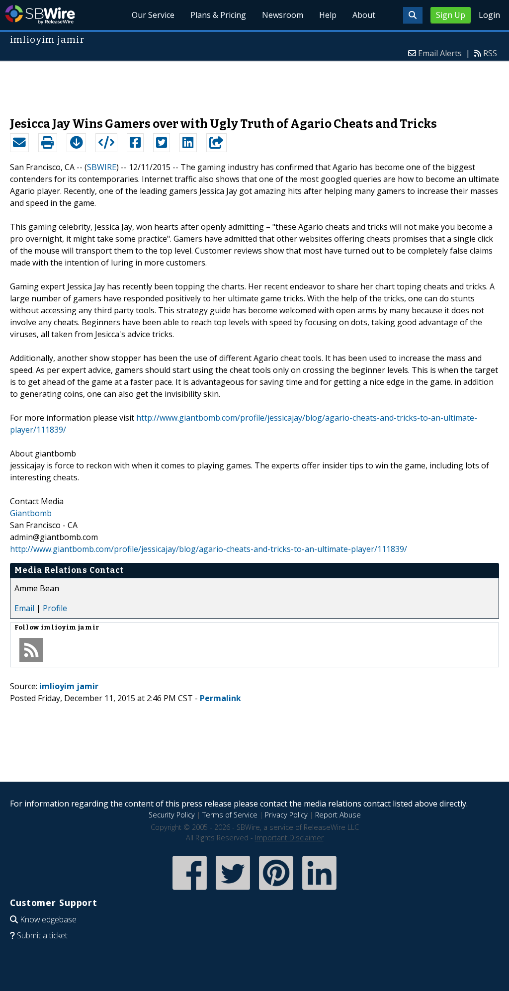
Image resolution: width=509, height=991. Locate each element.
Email (24, 608)
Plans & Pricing (218, 14)
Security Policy (172, 814)
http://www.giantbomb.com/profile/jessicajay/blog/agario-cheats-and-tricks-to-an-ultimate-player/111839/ (208, 548)
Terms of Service (229, 814)
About (363, 14)
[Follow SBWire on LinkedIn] (319, 891)
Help (328, 14)
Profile (55, 608)
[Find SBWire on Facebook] (189, 891)
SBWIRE (101, 167)
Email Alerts (440, 53)
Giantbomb (31, 513)
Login (489, 14)
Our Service (153, 14)
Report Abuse (338, 814)
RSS (490, 53)
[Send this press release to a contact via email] (19, 143)
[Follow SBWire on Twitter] (233, 891)
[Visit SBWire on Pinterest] (276, 891)
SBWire (40, 14)
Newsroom (282, 14)
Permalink (220, 698)
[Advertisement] (254, 84)
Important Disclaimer (289, 837)
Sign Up (450, 14)
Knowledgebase (48, 919)
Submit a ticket (42, 935)
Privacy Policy (286, 814)
